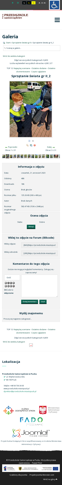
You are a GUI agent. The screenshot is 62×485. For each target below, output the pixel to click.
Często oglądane (38, 71)
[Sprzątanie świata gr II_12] (43, 156)
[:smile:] (6, 283)
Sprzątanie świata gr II (21, 42)
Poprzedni (12, 147)
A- (40, 3)
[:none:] (6, 286)
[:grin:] (11, 283)
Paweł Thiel (37, 463)
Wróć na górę (49, 479)
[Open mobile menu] (57, 20)
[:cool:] (8, 283)
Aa (24, 3)
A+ (45, 3)
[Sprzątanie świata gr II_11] (40, 156)
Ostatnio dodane (39, 68)
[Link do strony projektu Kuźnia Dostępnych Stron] (19, 409)
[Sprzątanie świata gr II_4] (14, 156)
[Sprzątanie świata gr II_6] (22, 156)
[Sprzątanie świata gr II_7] (25, 156)
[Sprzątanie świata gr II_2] (31, 136)
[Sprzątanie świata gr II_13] (47, 156)
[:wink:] (14, 283)
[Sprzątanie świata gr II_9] (32, 156)
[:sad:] (11, 286)
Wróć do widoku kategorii (14, 56)
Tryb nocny (18, 3)
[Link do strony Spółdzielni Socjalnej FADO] (31, 421)
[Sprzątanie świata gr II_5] (18, 156)
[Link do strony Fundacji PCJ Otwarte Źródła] (31, 432)
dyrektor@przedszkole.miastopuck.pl (20, 391)
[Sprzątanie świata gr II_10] (36, 156)
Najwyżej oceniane (22, 68)
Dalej (49, 147)
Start (8, 42)
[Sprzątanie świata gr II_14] (51, 156)
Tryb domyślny (13, 3)
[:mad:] (8, 286)
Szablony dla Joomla (18, 475)
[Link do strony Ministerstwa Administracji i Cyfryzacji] (49, 409)
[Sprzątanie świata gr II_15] (56, 156)
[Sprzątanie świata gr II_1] (3, 156)
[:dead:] (14, 286)
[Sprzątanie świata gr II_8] (29, 156)
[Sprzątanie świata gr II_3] (11, 156)
